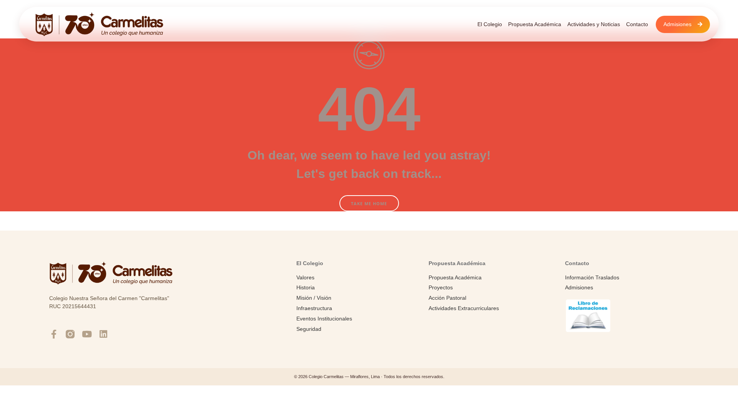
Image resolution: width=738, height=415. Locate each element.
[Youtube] (86, 334)
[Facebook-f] (53, 334)
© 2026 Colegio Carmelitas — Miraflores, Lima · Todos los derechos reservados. (369, 376)
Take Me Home (369, 203)
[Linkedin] (103, 334)
